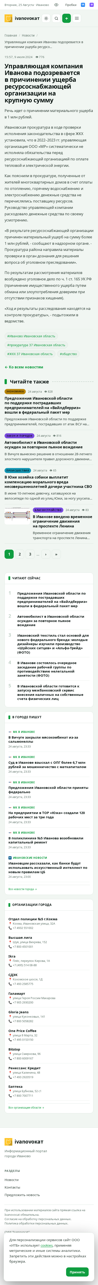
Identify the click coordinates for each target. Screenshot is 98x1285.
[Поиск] (56, 18)
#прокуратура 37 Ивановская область (36, 345)
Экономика (15, 391)
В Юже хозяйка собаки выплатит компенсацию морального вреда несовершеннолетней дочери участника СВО (48, 482)
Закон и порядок (19, 435)
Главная (11, 35)
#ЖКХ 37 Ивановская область (30, 354)
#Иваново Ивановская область (31, 336)
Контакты (12, 1187)
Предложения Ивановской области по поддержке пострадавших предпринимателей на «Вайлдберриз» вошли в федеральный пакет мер (43, 405)
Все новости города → (22, 889)
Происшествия (17, 470)
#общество (68, 354)
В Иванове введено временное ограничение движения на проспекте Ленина (62, 521)
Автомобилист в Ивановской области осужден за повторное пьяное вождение (44, 445)
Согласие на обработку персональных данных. (38, 1219)
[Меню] (76, 18)
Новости (28, 35)
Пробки (70, 5)
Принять (77, 1272)
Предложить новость (22, 1194)
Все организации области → (26, 1107)
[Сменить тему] (46, 18)
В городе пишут (26, 717)
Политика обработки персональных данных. (36, 1223)
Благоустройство (48, 510)
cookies (47, 1245)
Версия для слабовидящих (57, 5)
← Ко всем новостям (24, 367)
